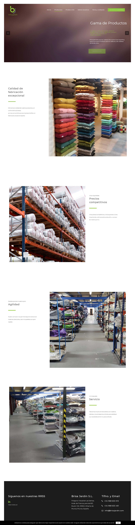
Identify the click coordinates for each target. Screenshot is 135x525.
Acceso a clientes (116, 10)
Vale (118, 523)
